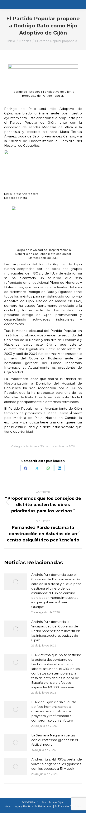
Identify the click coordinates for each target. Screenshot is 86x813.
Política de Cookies (67, 806)
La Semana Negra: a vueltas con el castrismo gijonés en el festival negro (54, 739)
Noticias (31, 446)
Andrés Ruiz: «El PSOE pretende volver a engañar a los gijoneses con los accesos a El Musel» (56, 764)
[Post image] (15, 581)
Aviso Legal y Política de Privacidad (29, 806)
